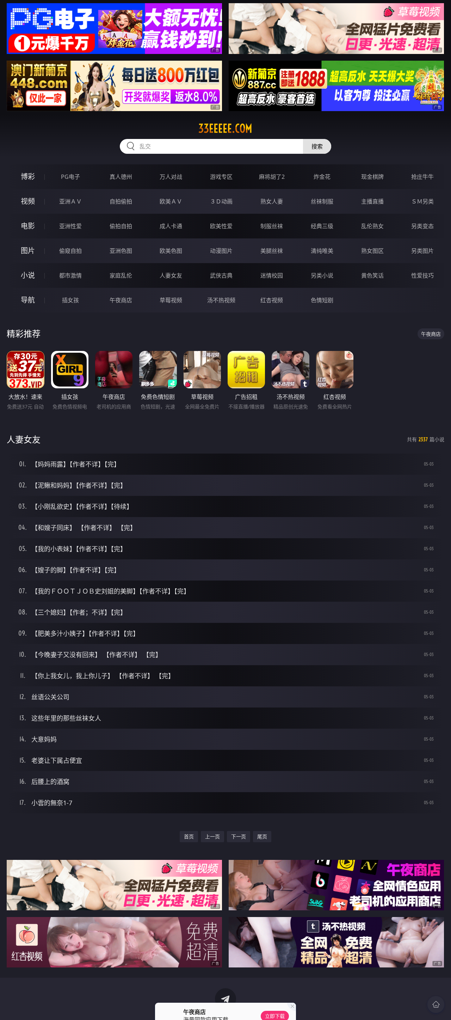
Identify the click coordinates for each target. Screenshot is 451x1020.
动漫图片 (221, 251)
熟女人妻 (271, 201)
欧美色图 (171, 251)
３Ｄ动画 (221, 201)
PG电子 (70, 177)
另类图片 (422, 251)
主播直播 (372, 201)
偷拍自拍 (121, 226)
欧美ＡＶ (171, 201)
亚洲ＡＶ (70, 201)
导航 (28, 300)
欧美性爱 (221, 226)
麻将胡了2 (272, 177)
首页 (189, 836)
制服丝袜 (271, 226)
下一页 (238, 836)
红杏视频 (271, 300)
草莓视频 (171, 300)
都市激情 (70, 275)
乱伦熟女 (372, 226)
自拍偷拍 (121, 201)
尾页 (262, 836)
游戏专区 (221, 177)
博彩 (28, 176)
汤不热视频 (221, 300)
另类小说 (322, 275)
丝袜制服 (322, 201)
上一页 (212, 836)
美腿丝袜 (271, 251)
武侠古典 (221, 275)
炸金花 (322, 177)
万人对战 (171, 177)
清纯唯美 (322, 251)
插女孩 (70, 300)
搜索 (317, 146)
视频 (28, 201)
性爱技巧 (422, 275)
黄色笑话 (372, 275)
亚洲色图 (121, 251)
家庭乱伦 (121, 275)
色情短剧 (322, 300)
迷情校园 (271, 275)
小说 (28, 275)
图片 (28, 250)
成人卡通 (171, 226)
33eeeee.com (225, 128)
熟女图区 (372, 251)
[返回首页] (435, 1004)
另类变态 (422, 226)
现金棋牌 (372, 177)
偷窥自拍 (70, 251)
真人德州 (121, 177)
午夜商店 (121, 300)
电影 (28, 226)
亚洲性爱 (70, 226)
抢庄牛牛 (422, 177)
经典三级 (322, 226)
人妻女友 (171, 275)
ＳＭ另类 (422, 201)
